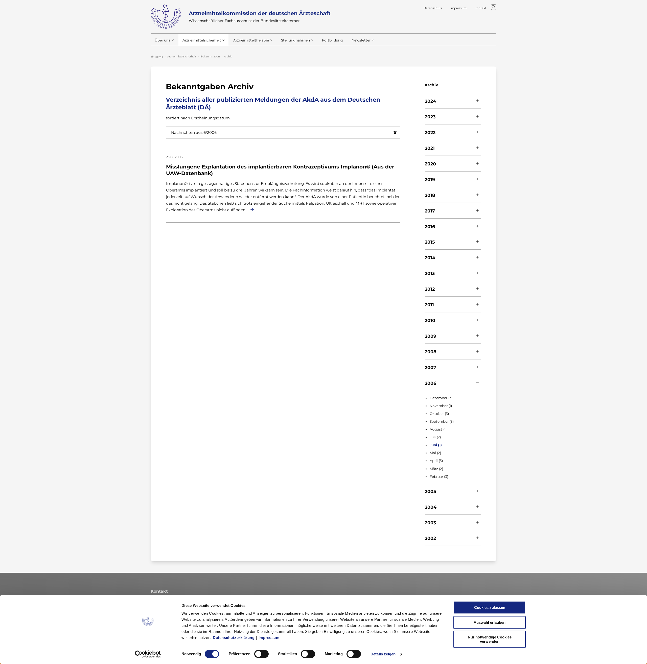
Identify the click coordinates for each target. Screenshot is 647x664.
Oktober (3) (439, 414)
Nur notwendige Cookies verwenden (490, 639)
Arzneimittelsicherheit (201, 40)
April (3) (436, 461)
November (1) (441, 406)
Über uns (162, 40)
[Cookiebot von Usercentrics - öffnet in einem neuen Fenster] (148, 654)
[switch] (261, 654)
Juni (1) (436, 445)
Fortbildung (332, 40)
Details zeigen (383, 654)
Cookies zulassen (489, 607)
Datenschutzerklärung (234, 637)
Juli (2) (435, 437)
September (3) (442, 421)
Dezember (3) (441, 398)
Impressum (269, 637)
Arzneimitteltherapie (251, 40)
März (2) (436, 469)
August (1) (438, 429)
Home (159, 56)
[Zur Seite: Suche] (493, 7)
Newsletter (361, 40)
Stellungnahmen (295, 40)
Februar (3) (439, 477)
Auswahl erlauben (489, 622)
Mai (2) (435, 453)
